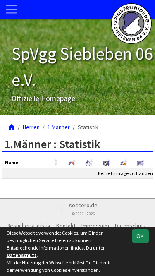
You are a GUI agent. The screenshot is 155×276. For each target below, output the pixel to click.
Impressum (95, 225)
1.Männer (59, 127)
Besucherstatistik (28, 225)
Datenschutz (130, 225)
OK (140, 236)
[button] (56, 163)
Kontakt (66, 225)
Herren (31, 127)
